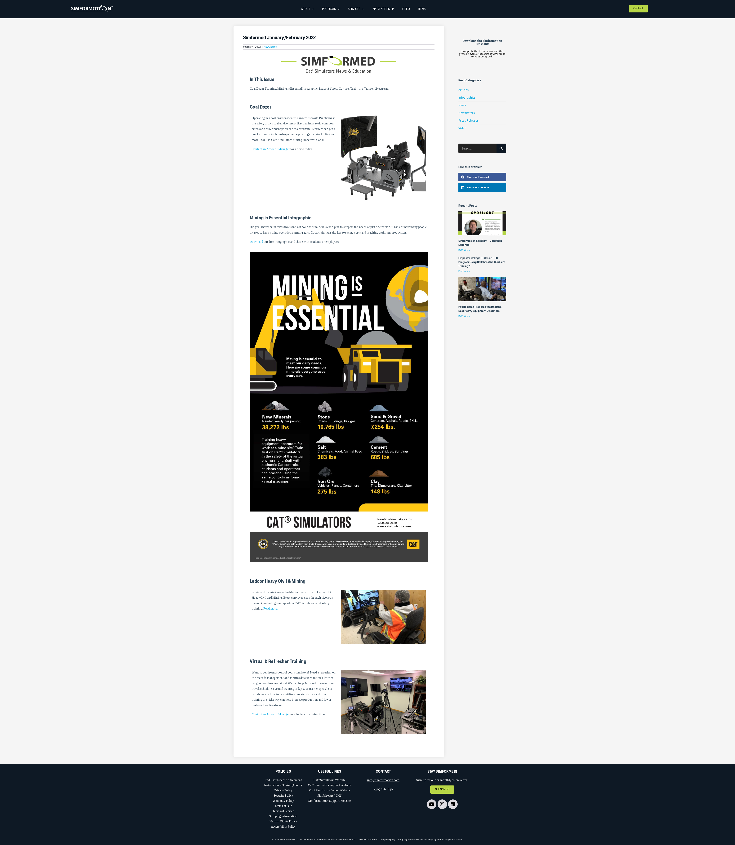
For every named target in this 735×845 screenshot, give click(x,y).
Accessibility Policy (283, 826)
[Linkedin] (453, 804)
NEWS (422, 9)
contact (383, 772)
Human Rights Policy (283, 821)
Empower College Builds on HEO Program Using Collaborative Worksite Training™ (481, 262)
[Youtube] (431, 804)
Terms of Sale (283, 806)
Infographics (467, 97)
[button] (482, 177)
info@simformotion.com (383, 780)
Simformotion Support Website (329, 801)
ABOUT (305, 9)
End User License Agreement (283, 780)
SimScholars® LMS (329, 795)
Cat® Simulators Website (329, 780)
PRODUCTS (329, 9)
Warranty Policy (283, 801)
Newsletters (271, 47)
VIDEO (406, 9)
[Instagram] (442, 804)
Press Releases (468, 120)
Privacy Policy (283, 790)
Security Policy (283, 795)
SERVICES (354, 9)
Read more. (270, 608)
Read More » (464, 250)
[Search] (501, 148)
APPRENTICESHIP (383, 9)
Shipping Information (283, 816)
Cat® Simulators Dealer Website (329, 790)
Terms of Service (283, 811)
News (462, 105)
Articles (463, 90)
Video (462, 128)
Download (256, 242)
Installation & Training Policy (283, 785)
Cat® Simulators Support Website (329, 785)
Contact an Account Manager (271, 149)
